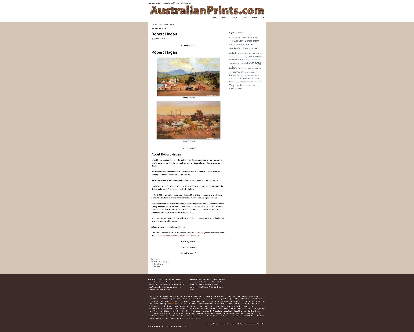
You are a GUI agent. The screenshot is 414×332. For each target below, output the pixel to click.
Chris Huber (245, 303)
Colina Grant (260, 301)
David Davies (196, 299)
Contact (254, 17)
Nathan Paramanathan (208, 308)
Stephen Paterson (237, 308)
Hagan (156, 261)
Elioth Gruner (158, 264)
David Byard (253, 296)
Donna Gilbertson (248, 301)
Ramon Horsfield (233, 303)
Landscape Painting (235, 75)
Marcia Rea (175, 311)
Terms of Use (250, 324)
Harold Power (165, 311)
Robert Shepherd (240, 311)
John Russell (207, 311)
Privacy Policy (261, 324)
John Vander (153, 316)
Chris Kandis (255, 303)
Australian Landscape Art (241, 45)
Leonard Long (203, 306)
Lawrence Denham (209, 299)
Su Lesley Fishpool (188, 301)
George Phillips (260, 308)
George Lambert (179, 306)
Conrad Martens (248, 306)
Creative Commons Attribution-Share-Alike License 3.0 (177, 235)
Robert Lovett (225, 306)
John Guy (163, 303)
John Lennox (191, 306)
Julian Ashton (254, 68)
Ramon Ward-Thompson (195, 316)
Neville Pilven (153, 311)
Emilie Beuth (208, 296)
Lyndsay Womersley (156, 318)
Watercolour (233, 88)
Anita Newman (194, 308)
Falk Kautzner (153, 306)
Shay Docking (223, 299)
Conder (255, 60)
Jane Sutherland (228, 313)
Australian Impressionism (246, 41)
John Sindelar (153, 313)
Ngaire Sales (217, 311)
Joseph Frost (211, 301)
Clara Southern (178, 313)
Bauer (261, 54)
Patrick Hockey (220, 303)
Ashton (231, 38)
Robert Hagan (198, 232)
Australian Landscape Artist (243, 51)
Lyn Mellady (168, 308)
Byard (241, 60)
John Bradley (248, 68)
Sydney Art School (253, 86)
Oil (258, 78)
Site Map (240, 324)
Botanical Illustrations (255, 57)
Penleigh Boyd (237, 82)
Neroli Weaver (225, 316)
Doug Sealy (228, 311)
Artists (224, 17)
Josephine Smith (165, 313)
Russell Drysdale (257, 299)
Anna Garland (235, 301)
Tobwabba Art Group (253, 313)
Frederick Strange (203, 313)
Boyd (230, 60)
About (244, 17)
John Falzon (176, 301)
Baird (257, 53)
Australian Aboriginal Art (242, 37)
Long (244, 75)
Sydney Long (214, 306)
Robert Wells (236, 316)
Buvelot (238, 60)
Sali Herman (192, 303)
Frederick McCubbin (155, 308)
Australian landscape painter (246, 53)
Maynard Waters (212, 316)
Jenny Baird (241, 68)
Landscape (237, 72)
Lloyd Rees (185, 311)
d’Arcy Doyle (245, 299)
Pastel (231, 82)
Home (215, 17)
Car (244, 60)
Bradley (234, 60)
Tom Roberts (195, 311)
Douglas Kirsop (165, 306)
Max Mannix (236, 306)
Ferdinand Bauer (242, 64)
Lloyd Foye (201, 301)
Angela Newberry (180, 308)
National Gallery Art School (247, 78)
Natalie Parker (223, 308)
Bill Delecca (186, 299)
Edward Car (235, 64)
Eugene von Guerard (166, 316)
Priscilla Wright (170, 318)
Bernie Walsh (180, 316)
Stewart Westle (248, 316)
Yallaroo (180, 318)
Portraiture (244, 82)
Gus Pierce (248, 308)
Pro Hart (157, 266)
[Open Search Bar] (263, 18)
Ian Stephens (189, 313)
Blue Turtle (235, 57)
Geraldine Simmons (254, 311)
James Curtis (175, 299)
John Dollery (234, 299)
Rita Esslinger (165, 301)
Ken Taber (240, 313)
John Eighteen (153, 301)
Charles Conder (249, 60)
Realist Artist (253, 82)
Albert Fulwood (223, 301)
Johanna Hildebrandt (205, 303)
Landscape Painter (250, 72)
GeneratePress (181, 326)
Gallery (234, 17)
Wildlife (240, 89)
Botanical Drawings (243, 57)
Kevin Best (198, 296)
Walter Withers (260, 316)
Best (230, 57)
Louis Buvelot (250, 75)
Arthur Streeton (216, 313)
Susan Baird (246, 86)
